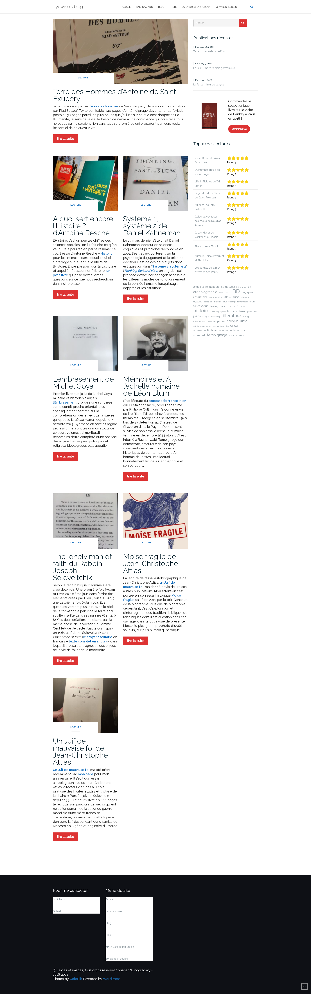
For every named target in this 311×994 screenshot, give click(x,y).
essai (217, 301)
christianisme (200, 297)
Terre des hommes (103, 106)
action (224, 287)
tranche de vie (236, 335)
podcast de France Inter (167, 401)
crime (236, 297)
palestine (211, 321)
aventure (225, 292)
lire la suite (65, 139)
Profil (173, 7)
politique (232, 321)
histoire (201, 311)
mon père (85, 774)
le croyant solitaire (97, 637)
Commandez (239, 129)
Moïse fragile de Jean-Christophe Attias (150, 563)
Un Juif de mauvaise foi (71, 770)
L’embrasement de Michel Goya (83, 382)
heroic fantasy (237, 306)
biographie (247, 292)
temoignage (217, 335)
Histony (106, 253)
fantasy (214, 306)
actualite (234, 287)
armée (243, 287)
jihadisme (251, 312)
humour (232, 311)
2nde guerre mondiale (206, 286)
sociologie (246, 330)
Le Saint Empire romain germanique (214, 68)
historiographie (218, 312)
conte (227, 296)
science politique (229, 330)
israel (242, 311)
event (252, 301)
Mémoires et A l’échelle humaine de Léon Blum (151, 386)
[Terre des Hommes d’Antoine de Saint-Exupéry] (120, 51)
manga (246, 316)
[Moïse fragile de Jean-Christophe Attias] (155, 521)
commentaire (215, 297)
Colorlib (76, 979)
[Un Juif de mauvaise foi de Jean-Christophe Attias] (85, 705)
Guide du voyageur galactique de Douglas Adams (208, 221)
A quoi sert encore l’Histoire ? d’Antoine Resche (83, 225)
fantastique (201, 306)
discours (245, 297)
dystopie (197, 301)
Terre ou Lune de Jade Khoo (210, 51)
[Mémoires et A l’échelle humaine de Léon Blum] (155, 343)
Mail (58, 911)
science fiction (205, 330)
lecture (83, 77)
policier (221, 321)
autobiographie (205, 292)
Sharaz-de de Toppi (206, 246)
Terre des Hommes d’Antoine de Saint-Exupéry (116, 95)
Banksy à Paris (144, 7)
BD (236, 291)
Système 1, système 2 (169, 266)
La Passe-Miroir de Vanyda (208, 84)
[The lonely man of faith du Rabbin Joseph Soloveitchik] (85, 521)
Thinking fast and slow (141, 271)
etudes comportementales (235, 302)
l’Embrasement (64, 402)
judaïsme (198, 316)
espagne (208, 302)
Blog (161, 7)
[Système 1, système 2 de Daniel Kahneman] (155, 183)
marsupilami (199, 321)
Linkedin (60, 899)
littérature (231, 316)
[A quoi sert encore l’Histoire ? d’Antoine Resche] (85, 183)
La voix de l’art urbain (197, 7)
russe (243, 321)
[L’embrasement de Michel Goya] (85, 343)
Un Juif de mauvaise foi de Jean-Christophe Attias (80, 751)
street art (199, 335)
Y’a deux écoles (227, 7)
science (232, 325)
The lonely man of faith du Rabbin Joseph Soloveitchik (82, 567)
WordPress (111, 979)
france (223, 306)
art (249, 286)
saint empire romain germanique (208, 326)
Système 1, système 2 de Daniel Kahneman (152, 225)
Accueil (126, 7)
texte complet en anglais (88, 641)
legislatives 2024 (212, 317)
